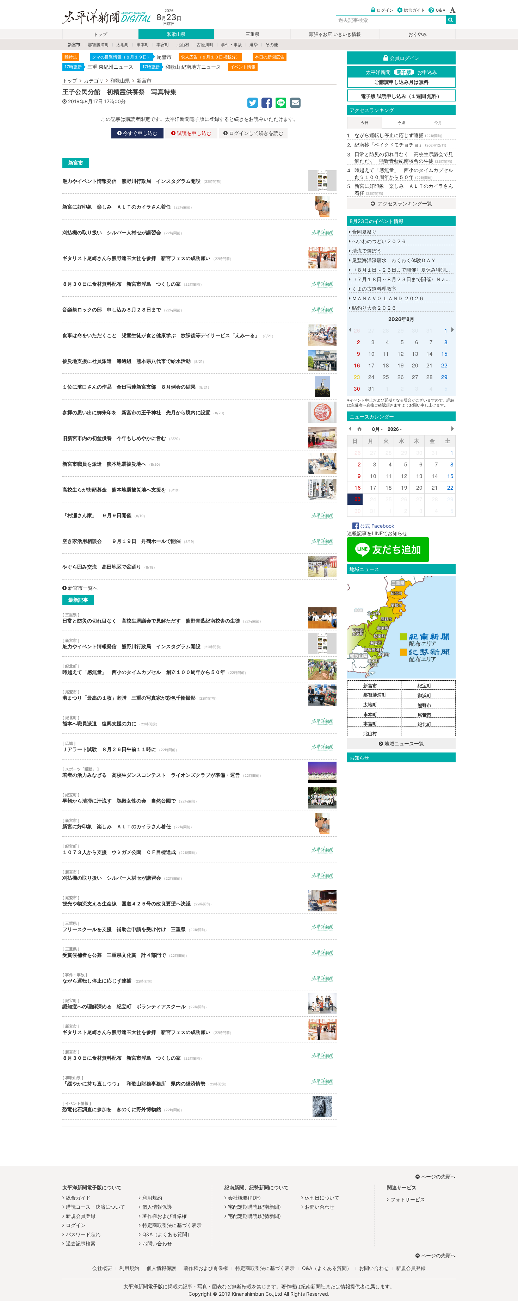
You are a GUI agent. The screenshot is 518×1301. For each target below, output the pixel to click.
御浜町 (424, 695)
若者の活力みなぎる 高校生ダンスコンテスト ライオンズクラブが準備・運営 (199, 772)
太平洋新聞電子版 (101, 17)
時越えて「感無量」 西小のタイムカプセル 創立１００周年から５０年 (199, 669)
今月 (438, 122)
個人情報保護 (157, 1207)
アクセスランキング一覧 (404, 203)
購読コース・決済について (95, 1207)
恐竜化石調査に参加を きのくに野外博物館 (199, 1106)
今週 (401, 122)
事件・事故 (231, 44)
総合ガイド (414, 10)
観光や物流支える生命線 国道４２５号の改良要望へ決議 (199, 900)
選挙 (253, 44)
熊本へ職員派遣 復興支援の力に (199, 720)
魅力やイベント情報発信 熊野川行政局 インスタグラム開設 (199, 180)
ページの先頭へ (438, 1176)
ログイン (385, 10)
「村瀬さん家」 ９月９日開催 (199, 515)
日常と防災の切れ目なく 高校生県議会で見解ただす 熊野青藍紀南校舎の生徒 (199, 618)
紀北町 (424, 724)
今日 (365, 122)
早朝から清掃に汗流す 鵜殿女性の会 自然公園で (199, 798)
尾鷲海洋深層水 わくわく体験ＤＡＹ (393, 260)
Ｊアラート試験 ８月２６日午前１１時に (199, 746)
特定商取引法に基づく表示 (172, 1225)
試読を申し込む (193, 133)
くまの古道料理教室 (373, 289)
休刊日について (322, 1198)
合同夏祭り (364, 232)
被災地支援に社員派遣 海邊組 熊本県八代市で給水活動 (199, 360)
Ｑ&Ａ (440, 10)
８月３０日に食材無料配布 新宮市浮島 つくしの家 (199, 283)
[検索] (451, 19)
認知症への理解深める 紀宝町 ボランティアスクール (199, 1003)
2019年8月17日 (85, 101)
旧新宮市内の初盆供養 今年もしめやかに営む (199, 438)
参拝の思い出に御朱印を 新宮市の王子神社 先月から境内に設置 (199, 412)
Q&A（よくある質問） (167, 1234)
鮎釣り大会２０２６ (373, 308)
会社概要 (102, 1268)
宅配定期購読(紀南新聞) (254, 1207)
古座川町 (205, 44)
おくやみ (417, 34)
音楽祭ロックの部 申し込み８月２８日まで (199, 309)
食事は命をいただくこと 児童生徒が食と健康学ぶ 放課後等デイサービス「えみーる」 (199, 335)
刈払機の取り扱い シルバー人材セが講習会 (199, 232)
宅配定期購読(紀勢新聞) (254, 1216)
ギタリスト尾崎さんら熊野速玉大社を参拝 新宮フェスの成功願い (199, 258)
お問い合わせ (157, 1243)
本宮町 (162, 44)
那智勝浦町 (98, 44)
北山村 (183, 44)
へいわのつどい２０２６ (378, 241)
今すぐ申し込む (140, 133)
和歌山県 (176, 34)
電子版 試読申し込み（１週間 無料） (401, 96)
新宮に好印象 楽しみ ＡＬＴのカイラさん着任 (199, 206)
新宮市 (74, 44)
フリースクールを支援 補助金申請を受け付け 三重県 (199, 926)
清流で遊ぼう (366, 251)
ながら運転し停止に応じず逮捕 (199, 978)
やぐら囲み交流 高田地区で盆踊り (199, 566)
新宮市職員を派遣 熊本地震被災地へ (199, 463)
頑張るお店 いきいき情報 (335, 34)
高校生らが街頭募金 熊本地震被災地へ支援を (199, 489)
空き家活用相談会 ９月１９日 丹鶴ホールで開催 (199, 540)
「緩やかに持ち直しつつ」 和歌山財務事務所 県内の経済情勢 (199, 1081)
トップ (100, 34)
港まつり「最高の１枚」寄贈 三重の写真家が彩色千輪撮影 (199, 695)
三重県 (252, 34)
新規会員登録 (80, 1216)
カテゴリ (94, 80)
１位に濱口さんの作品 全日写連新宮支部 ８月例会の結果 (199, 386)
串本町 (142, 44)
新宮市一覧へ (83, 588)
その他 (271, 44)
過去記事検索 (80, 1243)
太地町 (122, 44)
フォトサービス (407, 1199)
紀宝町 (424, 685)
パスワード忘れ (83, 1234)
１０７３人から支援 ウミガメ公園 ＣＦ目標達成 (199, 849)
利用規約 (152, 1198)
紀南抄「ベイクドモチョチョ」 (400, 145)
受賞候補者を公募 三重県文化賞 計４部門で (199, 952)
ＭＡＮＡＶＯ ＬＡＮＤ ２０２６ (387, 298)
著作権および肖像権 (164, 1216)
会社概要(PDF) (244, 1198)
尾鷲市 (424, 715)
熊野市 (424, 705)
